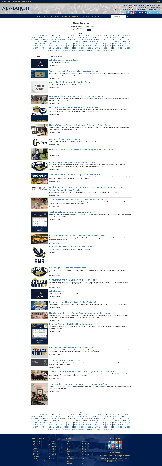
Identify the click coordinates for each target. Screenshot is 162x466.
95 (77, 39)
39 (127, 35)
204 (61, 48)
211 (86, 48)
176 (61, 46)
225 (52, 50)
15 (62, 35)
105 (109, 39)
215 (100, 48)
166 (125, 44)
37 (121, 35)
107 (116, 39)
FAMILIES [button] (74, 16)
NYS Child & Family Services (114, 462)
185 (93, 46)
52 (62, 37)
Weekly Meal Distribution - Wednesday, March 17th (72, 212)
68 (105, 37)
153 (79, 44)
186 (96, 46)
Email (143, 2)
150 (68, 44)
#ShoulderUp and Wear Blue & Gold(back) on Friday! (73, 280)
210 (82, 48)
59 (81, 37)
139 (129, 421)
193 (121, 46)
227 (59, 50)
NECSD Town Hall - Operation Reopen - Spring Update (73, 107)
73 (118, 37)
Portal (149, 2)
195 (128, 46)
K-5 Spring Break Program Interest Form (67, 268)
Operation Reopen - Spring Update (64, 139)
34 (113, 35)
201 (50, 48)
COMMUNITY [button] (95, 16)
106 (112, 39)
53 (64, 37)
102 (98, 39)
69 (108, 37)
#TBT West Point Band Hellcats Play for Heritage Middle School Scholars (82, 371)
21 (78, 35)
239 (102, 50)
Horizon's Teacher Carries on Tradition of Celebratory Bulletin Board (80, 125)
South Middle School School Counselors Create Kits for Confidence (79, 384)
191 (114, 46)
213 (93, 48)
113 (36, 42)
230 (70, 50)
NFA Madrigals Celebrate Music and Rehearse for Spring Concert (78, 96)
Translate (136, 2)
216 (103, 48)
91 (66, 39)
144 (47, 44)
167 (128, 44)
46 (45, 37)
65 (97, 37)
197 (36, 48)
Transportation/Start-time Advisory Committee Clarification (76, 174)
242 (112, 50)
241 (109, 50)
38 (124, 35)
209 (79, 48)
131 (100, 42)
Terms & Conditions (117, 458)
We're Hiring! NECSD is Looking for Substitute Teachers (74, 71)
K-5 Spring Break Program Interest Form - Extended (72, 162)
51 (59, 37)
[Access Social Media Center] (115, 444)
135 (114, 42)
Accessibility (157, 2)
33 (110, 35)
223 (128, 48)
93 (72, 39)
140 (33, 44)
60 (83, 37)
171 (43, 46)
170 (40, 46)
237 (95, 50)
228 (63, 50)
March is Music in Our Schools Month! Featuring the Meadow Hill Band (81, 150)
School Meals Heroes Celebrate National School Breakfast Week (78, 199)
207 (72, 48)
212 (89, 48)
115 (44, 42)
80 (37, 39)
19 (73, 35)
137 (121, 42)
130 (97, 42)
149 (64, 44)
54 (67, 37)
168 (33, 46)
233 (80, 50)
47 (48, 37)
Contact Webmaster (105, 458)
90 (64, 39)
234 (84, 50)
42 (35, 37)
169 (36, 46)
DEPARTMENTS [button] (55, 16)
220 (118, 48)
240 (105, 50)
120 (61, 42)
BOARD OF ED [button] (65, 16)
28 (97, 35)
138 (125, 42)
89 (61, 39)
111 (130, 39)
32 (108, 35)
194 (125, 46)
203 (57, 48)
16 (65, 35)
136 (118, 42)
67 (102, 37)
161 (107, 44)
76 (126, 37)
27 (94, 35)
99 (88, 39)
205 (64, 48)
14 (59, 35)
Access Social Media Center (114, 448)
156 (89, 44)
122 (68, 42)
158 (96, 44)
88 (58, 39)
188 (103, 46)
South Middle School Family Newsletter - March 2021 (73, 247)
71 (113, 37)
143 (43, 44)
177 (64, 46)
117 (51, 42)
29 (100, 35)
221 (121, 48)
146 (54, 44)
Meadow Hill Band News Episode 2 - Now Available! (72, 302)
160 (103, 44)
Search (88, 30)
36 (119, 35)
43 (37, 37)
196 (33, 48)
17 (67, 35)
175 (57, 46)
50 (56, 37)
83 (45, 39)
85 (50, 39)
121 (65, 42)
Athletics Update (56, 291)
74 (121, 37)
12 (54, 35)
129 (93, 42)
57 (75, 37)
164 (118, 44)
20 (75, 35)
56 (72, 37)
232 (77, 50)
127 (86, 42)
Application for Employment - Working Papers (70, 82)
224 (49, 50)
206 (68, 48)
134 (111, 42)
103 (102, 39)
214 (96, 48)
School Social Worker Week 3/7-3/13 (65, 360)
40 (129, 35)
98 (85, 39)
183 (86, 46)
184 (89, 46)
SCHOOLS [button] (45, 16)
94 (74, 39)
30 (102, 35)
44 (40, 37)
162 (111, 44)
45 (43, 37)
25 (89, 35)
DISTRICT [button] (36, 16)
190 (111, 46)
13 (56, 35)
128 (90, 42)
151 (72, 44)
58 (78, 37)
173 (50, 46)
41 (32, 37)
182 (82, 46)
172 (47, 46)
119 (58, 42)
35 (116, 35)
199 (43, 48)
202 (54, 48)
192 (118, 46)
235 (87, 50)
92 (69, 39)
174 (54, 46)
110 (126, 39)
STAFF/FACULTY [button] (84, 16)
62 (89, 37)
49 (54, 37)
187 (100, 46)
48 (51, 37)
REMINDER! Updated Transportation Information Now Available (78, 236)
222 (125, 48)
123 (72, 42)
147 (57, 44)
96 (80, 39)
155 (86, 44)
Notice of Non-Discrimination (114, 457)
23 (83, 35)
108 (119, 39)
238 (98, 50)
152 (75, 44)
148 (61, 44)
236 (91, 50)
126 (83, 42)
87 (56, 39)
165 (121, 44)
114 (40, 42)
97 (83, 39)
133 (107, 42)
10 (48, 35)
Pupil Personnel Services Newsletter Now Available (72, 347)
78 (31, 39)
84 (47, 39)
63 (91, 37)
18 (70, 35)
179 (72, 46)
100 (91, 39)
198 (40, 48)
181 (79, 46)
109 (123, 39)
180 (75, 46)
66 (99, 37)
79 (34, 39)
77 (129, 37)
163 (114, 44)
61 (86, 37)
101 (94, 39)
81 (39, 39)
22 (81, 35)
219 (114, 48)
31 (105, 35)
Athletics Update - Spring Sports (64, 60)
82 (42, 39)
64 (94, 37)
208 (75, 48)
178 (68, 46)
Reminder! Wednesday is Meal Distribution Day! (70, 324)
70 (110, 37)
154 (82, 44)
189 (107, 46)
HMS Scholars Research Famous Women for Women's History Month (80, 313)
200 (47, 48)
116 (47, 42)
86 (53, 39)
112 (33, 42)
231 (73, 50)
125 (79, 42)
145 (50, 44)
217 (107, 48)
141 (36, 44)
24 (86, 35)
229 (66, 50)
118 (54, 42)
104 (105, 39)
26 (92, 35)
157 (93, 44)
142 (40, 44)
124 (75, 42)
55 (70, 37)
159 (100, 44)
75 (124, 37)
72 (116, 37)
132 (104, 42)
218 (111, 48)
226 (56, 50)
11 (51, 35)
